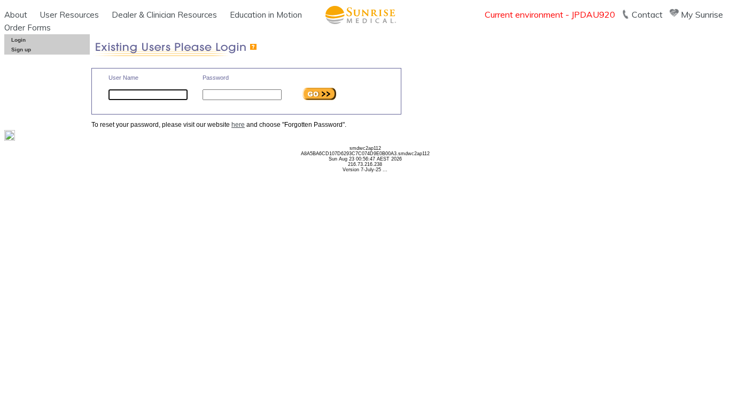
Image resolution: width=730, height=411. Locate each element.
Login (18, 40)
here (238, 124)
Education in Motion (266, 15)
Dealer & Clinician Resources (164, 15)
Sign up (21, 49)
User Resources (69, 15)
